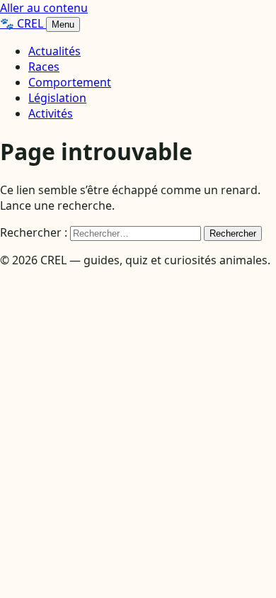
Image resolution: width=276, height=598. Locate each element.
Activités (50, 113)
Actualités (54, 51)
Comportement (69, 82)
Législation (57, 98)
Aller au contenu (44, 8)
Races (43, 66)
